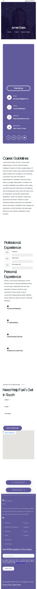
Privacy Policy (7, 585)
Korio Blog (8, 544)
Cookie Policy (16, 585)
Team (6, 535)
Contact (26, 535)
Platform (7, 523)
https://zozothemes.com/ (21, 119)
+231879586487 (19, 109)
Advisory (8, 531)
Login (25, 531)
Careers (26, 523)
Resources (8, 540)
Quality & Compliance (12, 527)
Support (26, 527)
